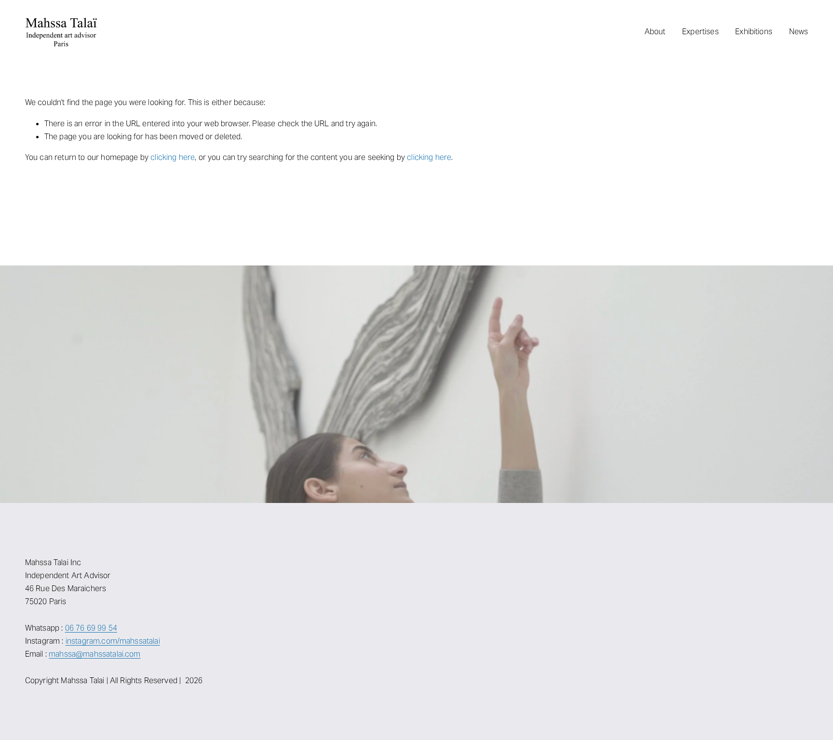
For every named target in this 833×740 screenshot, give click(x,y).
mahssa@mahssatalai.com (95, 654)
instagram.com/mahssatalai (113, 641)
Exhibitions (753, 31)
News (798, 31)
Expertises (700, 31)
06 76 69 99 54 (91, 628)
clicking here (172, 157)
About (655, 31)
